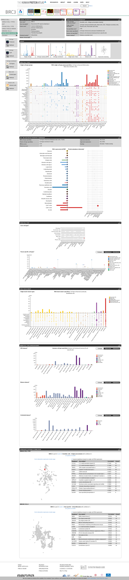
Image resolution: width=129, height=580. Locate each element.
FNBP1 (73, 490)
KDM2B (74, 482)
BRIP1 (73, 522)
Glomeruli (49, 173)
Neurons (49, 151)
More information (92, 578)
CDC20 (74, 545)
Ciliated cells (48, 160)
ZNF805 (74, 518)
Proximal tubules (47, 176)
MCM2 (73, 539)
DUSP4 (74, 492)
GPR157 (74, 480)
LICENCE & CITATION (66, 568)
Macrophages (48, 203)
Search (85, 6)
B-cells (50, 210)
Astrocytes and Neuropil (46, 153)
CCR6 (73, 526)
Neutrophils (49, 201)
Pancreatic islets (47, 158)
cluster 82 (59, 454)
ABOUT (63, 2)
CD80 (73, 471)
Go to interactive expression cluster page (44, 459)
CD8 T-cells (49, 207)
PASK (73, 524)
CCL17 (73, 465)
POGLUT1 (74, 488)
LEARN (76, 2)
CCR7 (73, 478)
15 (72, 459)
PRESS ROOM (22, 568)
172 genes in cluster (70, 455)
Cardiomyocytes (48, 192)
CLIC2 (73, 486)
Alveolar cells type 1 (47, 162)
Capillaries (49, 196)
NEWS (69, 2)
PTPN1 (73, 473)
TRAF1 (73, 467)
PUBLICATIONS (43, 571)
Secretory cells (48, 187)
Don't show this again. (102, 578)
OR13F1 (74, 476)
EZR (73, 537)
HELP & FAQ (63, 571)
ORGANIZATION (43, 568)
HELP (87, 2)
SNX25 (73, 543)
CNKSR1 (74, 531)
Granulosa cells (48, 180)
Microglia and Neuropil (46, 155)
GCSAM (74, 484)
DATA (81, 2)
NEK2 (73, 516)
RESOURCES (54, 2)
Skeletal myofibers (47, 194)
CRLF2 (73, 469)
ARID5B (74, 533)
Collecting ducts (48, 169)
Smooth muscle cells (46, 198)
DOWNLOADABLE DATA (67, 566)
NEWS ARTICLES (23, 566)
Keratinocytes (48, 183)
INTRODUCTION (43, 566)
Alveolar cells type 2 (47, 164)
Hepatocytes (48, 171)
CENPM (74, 528)
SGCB (73, 535)
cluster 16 (61, 507)
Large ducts (49, 167)
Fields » (91, 6)
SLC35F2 (74, 541)
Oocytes (50, 189)
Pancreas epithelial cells (45, 185)
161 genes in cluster (70, 508)
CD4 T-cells (49, 205)
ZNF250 (74, 520)
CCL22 (73, 463)
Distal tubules (48, 178)
